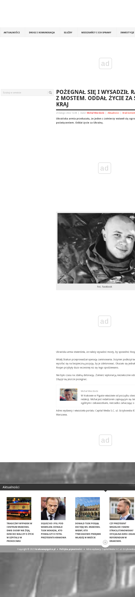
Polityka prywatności (70, 549)
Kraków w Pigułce (51, 15)
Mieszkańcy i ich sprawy (96, 32)
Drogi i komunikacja (42, 32)
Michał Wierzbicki (95, 113)
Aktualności (12, 32)
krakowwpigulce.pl (45, 549)
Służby (68, 32)
